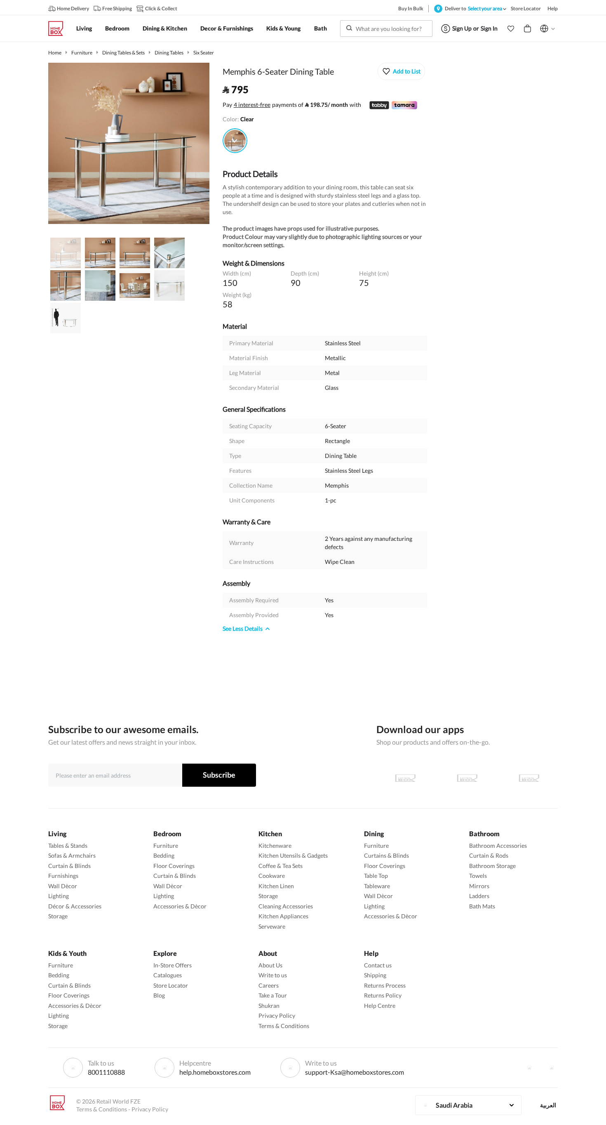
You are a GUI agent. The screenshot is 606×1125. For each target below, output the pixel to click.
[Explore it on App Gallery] (529, 778)
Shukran (269, 1005)
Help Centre (379, 1005)
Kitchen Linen (276, 885)
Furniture (81, 53)
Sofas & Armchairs (72, 855)
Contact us (378, 965)
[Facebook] (529, 1068)
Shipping (375, 975)
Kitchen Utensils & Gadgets (293, 855)
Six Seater (203, 53)
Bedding (163, 855)
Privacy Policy (276, 1015)
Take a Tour (272, 995)
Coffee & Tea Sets (280, 865)
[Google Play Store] (467, 778)
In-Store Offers (172, 965)
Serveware (271, 926)
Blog (159, 995)
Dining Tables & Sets (123, 53)
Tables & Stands (67, 845)
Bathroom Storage (492, 865)
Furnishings (63, 875)
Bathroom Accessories (498, 845)
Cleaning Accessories (285, 906)
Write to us (272, 975)
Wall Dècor (62, 885)
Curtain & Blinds (69, 865)
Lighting (58, 895)
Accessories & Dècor (180, 906)
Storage (58, 916)
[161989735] (235, 140)
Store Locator (170, 985)
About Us (270, 965)
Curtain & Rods (488, 855)
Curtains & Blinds (386, 855)
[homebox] (59, 28)
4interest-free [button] (252, 105)
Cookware (271, 875)
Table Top (376, 875)
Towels (478, 875)
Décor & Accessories (74, 906)
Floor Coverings (174, 865)
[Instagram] (551, 1068)
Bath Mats (482, 906)
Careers (268, 985)
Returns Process (385, 985)
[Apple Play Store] (405, 778)
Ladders (479, 895)
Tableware (377, 885)
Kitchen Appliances (283, 916)
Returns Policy (383, 995)
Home (54, 53)
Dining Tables (169, 53)
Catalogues (167, 975)
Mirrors (479, 885)
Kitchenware (274, 845)
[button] (511, 28)
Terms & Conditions (283, 1025)
